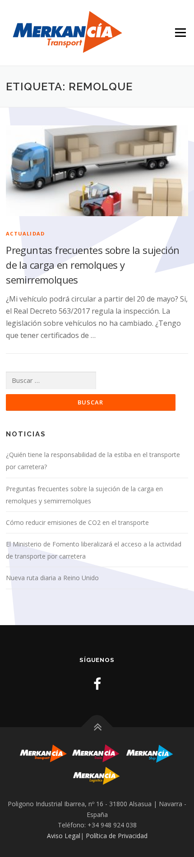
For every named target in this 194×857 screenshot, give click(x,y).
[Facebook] (97, 684)
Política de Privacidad (117, 835)
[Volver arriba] (97, 727)
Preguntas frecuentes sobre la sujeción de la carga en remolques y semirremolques (92, 264)
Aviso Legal (63, 835)
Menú (180, 17)
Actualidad (25, 233)
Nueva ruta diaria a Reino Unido (52, 577)
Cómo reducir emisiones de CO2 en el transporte (77, 522)
